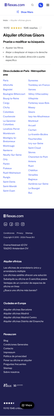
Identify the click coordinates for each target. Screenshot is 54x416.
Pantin (6, 163)
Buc (30, 192)
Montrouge (9, 145)
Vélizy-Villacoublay (38, 94)
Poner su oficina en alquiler (17, 360)
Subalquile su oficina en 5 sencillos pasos (25, 279)
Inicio (5, 20)
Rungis (6, 177)
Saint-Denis (9, 181)
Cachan (32, 130)
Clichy (6, 107)
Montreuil (33, 121)
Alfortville (8, 85)
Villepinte (33, 98)
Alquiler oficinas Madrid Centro (20, 317)
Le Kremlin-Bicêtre (38, 134)
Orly (5, 159)
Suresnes (33, 80)
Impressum (9, 352)
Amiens (32, 161)
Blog (5, 340)
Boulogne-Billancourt (14, 94)
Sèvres (31, 152)
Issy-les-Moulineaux (39, 116)
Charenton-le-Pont (38, 156)
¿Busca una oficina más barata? (20, 290)
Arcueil (32, 125)
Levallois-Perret (11, 129)
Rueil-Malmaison (12, 172)
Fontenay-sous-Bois (38, 103)
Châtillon (33, 170)
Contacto (8, 348)
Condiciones (8, 233)
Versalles (33, 174)
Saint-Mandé (10, 186)
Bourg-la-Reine (11, 98)
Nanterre (7, 150)
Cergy (6, 103)
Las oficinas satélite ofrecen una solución (25, 275)
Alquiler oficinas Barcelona (17, 309)
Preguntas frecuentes (14, 364)
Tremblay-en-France (39, 85)
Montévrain (9, 133)
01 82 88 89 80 (40, 5)
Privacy (20, 233)
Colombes (8, 112)
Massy (31, 107)
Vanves (32, 89)
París (5, 80)
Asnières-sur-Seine (38, 183)
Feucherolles (35, 139)
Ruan (31, 165)
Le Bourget (34, 188)
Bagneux (32, 179)
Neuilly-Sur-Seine (12, 154)
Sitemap (29, 233)
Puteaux (7, 168)
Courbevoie (9, 116)
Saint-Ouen (9, 190)
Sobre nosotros (11, 372)
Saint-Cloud (34, 147)
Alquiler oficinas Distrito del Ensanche (23, 321)
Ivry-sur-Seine (35, 143)
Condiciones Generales (15, 344)
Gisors (31, 112)
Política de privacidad (14, 356)
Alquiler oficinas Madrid (16, 313)
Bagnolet (7, 89)
